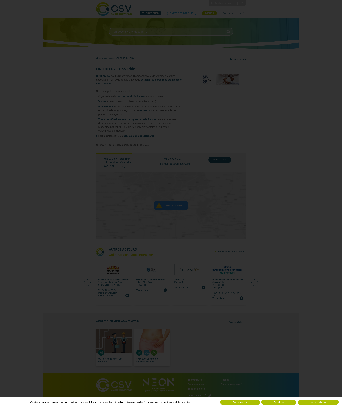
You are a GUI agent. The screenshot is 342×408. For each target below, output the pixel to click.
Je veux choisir (318, 402)
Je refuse (279, 402)
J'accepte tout (240, 402)
